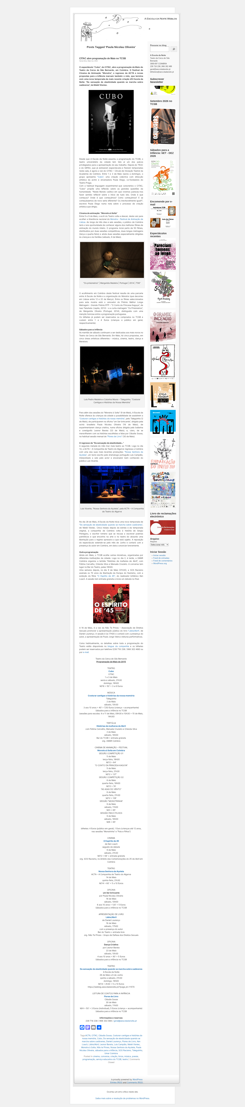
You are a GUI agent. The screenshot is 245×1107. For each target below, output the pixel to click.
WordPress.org (160, 563)
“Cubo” (100, 177)
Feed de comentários (162, 561)
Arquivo (153, 541)
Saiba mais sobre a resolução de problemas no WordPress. (122, 1098)
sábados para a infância (106, 1050)
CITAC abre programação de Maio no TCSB (102, 58)
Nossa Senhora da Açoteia (122, 1047)
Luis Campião (120, 1044)
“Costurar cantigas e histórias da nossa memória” (102, 418)
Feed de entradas (161, 558)
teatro (125, 1059)
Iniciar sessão (159, 555)
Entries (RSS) (116, 1082)
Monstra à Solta (88, 1047)
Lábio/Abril (94, 1044)
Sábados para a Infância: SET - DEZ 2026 (162, 153)
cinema (96, 1056)
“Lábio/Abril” (133, 631)
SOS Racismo (125, 1050)
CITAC (94, 1035)
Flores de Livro (129, 1041)
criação (113, 1056)
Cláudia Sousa (105, 1035)
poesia (135, 1056)
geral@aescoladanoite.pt (125, 1021)
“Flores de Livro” (114, 436)
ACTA (87, 1035)
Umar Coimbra (111, 1053)
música (127, 1056)
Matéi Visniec (134, 1044)
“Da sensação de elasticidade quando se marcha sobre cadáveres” (110, 524)
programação (89, 1059)
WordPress (137, 1079)
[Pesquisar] (174, 49)
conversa (105, 1056)
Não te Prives (103, 1047)
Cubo (99, 1038)
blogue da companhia (118, 646)
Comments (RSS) (135, 1082)
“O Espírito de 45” (106, 576)
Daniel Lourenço (113, 1041)
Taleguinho (137, 1050)
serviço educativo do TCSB (108, 1059)
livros (120, 1056)
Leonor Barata (106, 1044)
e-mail (86, 652)
